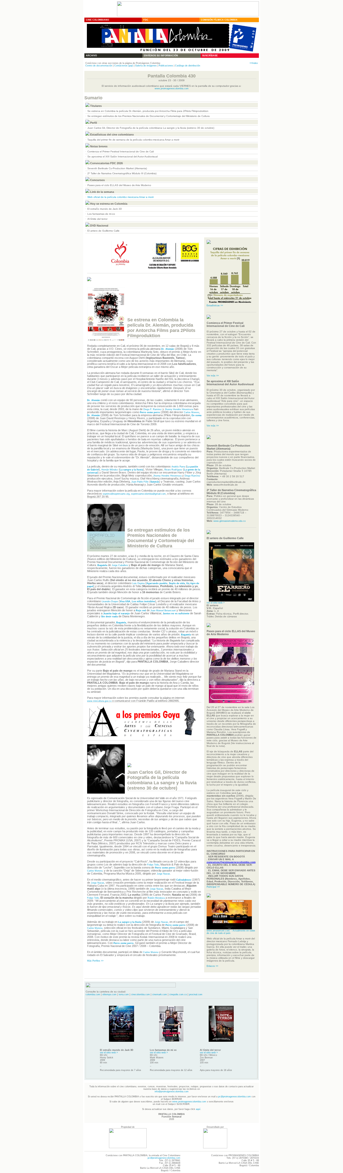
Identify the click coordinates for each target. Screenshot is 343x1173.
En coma (196, 415)
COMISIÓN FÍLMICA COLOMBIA (219, 20)
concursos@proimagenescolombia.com (231, 862)
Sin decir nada (109, 616)
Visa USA (125, 601)
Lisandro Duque (110, 601)
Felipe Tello (153, 864)
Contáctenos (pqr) (123, 65)
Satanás (154, 482)
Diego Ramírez (192, 475)
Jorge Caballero (120, 565)
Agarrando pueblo (156, 583)
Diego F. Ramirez (152, 409)
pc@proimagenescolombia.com (234, 1096)
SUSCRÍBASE (210, 55)
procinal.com (195, 994)
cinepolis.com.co (178, 994)
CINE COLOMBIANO (97, 20)
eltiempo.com (109, 994)
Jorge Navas (163, 874)
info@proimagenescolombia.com (172, 1091)
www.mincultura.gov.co (99, 701)
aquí (198, 1109)
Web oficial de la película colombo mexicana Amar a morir (120, 197)
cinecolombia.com (140, 994)
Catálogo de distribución (187, 65)
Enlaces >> (212, 966)
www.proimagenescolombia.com (172, 88)
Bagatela (102, 565)
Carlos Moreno (191, 412)
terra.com (124, 994)
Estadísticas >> (215, 305)
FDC (145, 20)
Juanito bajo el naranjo (116, 613)
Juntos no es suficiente (176, 613)
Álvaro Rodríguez (173, 469)
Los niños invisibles (143, 601)
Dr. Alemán (167, 349)
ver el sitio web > (215, 602)
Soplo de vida (177, 583)
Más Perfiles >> (95, 961)
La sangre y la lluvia (131, 469)
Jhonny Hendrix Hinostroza (179, 409)
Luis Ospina (138, 583)
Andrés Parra (178, 466)
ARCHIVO (91, 55)
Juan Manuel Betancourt (163, 610)
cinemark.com (159, 994)
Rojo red (141, 610)
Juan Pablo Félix (140, 482)
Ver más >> (213, 375)
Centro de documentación (98, 65)
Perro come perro (150, 412)
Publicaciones (166, 65)
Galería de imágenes (146, 65)
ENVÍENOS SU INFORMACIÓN (161, 55)
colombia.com (93, 994)
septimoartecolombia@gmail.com (148, 494)
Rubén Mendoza (156, 898)
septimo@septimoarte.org (116, 494)
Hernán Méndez (109, 469)
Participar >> (213, 887)
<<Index (254, 63)
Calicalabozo (183, 880)
